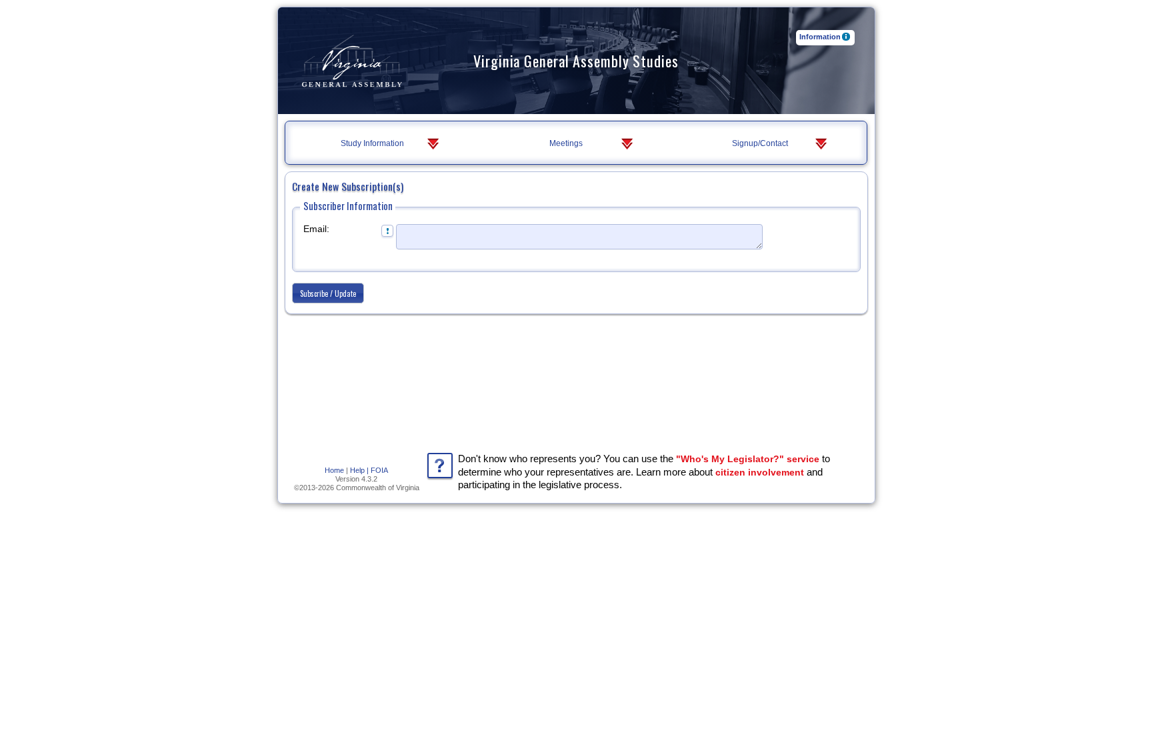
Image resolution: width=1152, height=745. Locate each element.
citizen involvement (759, 472)
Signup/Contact (760, 143)
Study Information (372, 143)
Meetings (566, 143)
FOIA (379, 470)
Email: (316, 228)
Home (334, 470)
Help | (359, 470)
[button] (328, 293)
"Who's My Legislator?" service (747, 459)
